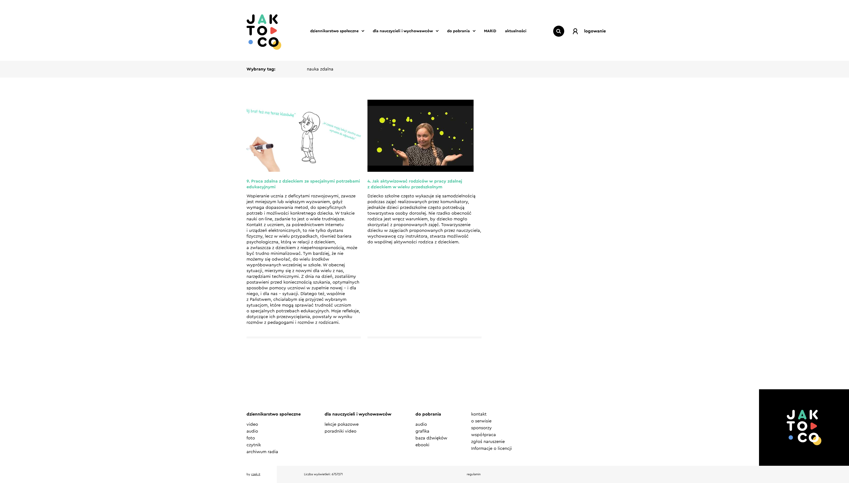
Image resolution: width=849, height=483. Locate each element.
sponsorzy (481, 428)
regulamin (474, 474)
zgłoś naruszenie (488, 441)
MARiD (490, 31)
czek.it (255, 474)
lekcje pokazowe (342, 424)
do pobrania (458, 31)
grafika (422, 431)
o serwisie (481, 421)
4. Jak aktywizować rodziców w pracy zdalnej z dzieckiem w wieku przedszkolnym (414, 184)
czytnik (254, 445)
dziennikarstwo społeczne (334, 31)
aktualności (515, 31)
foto (251, 438)
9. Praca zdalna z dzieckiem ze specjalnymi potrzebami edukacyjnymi (303, 184)
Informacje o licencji (491, 448)
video (252, 424)
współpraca (483, 435)
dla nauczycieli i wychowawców (403, 31)
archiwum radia (262, 452)
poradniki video (340, 431)
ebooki (422, 445)
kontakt (479, 414)
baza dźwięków (431, 438)
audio (252, 431)
